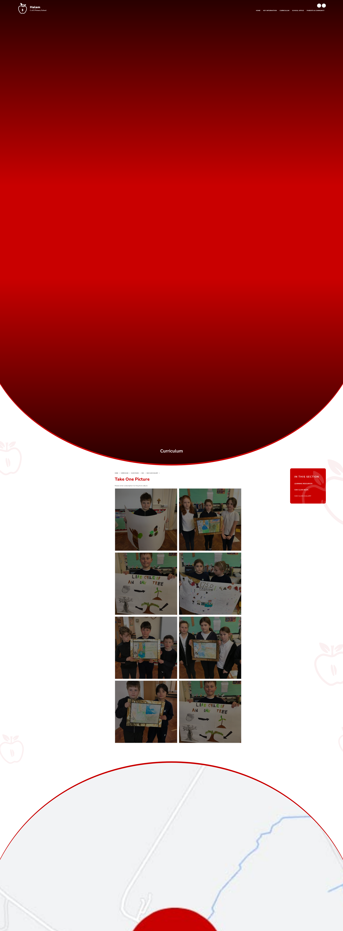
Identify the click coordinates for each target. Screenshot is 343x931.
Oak (142, 473)
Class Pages (135, 473)
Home (116, 473)
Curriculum (124, 473)
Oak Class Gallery (152, 473)
